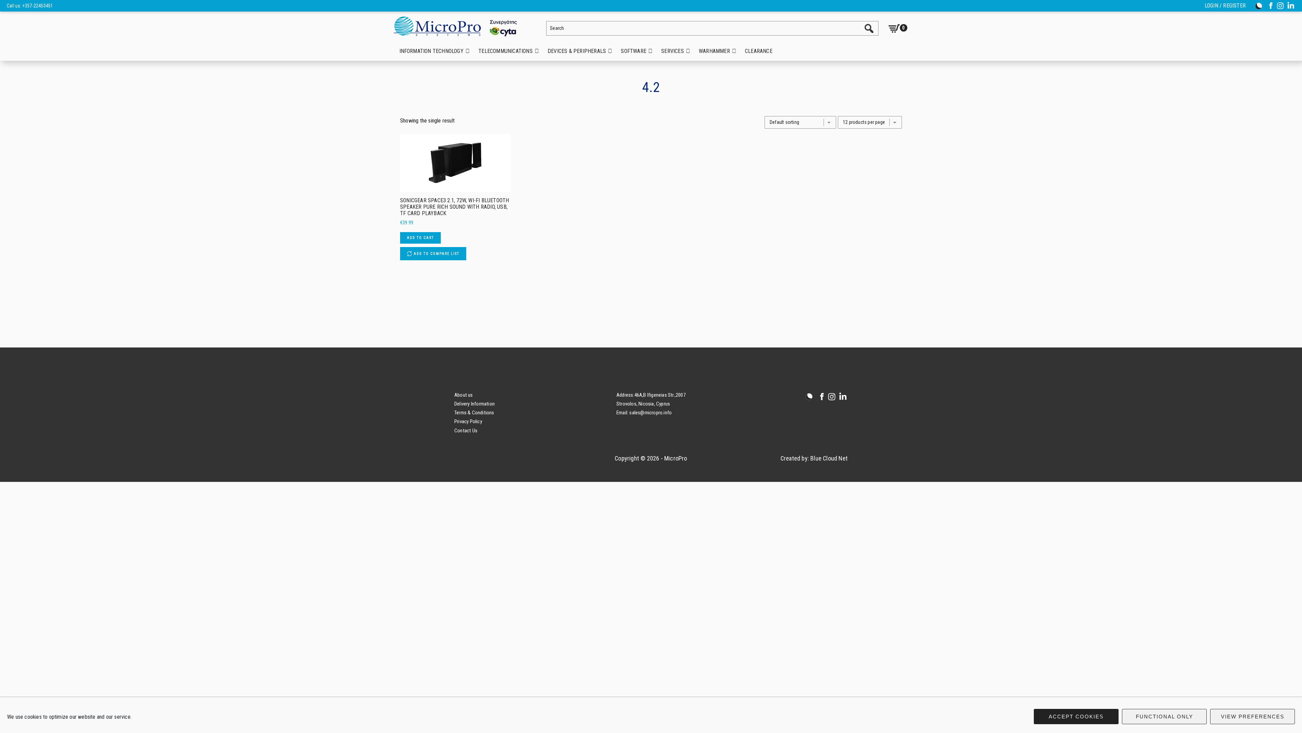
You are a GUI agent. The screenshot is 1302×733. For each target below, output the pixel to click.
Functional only (1164, 716)
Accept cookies (1076, 716)
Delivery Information (474, 404)
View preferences (1252, 716)
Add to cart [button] (420, 238)
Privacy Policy (468, 421)
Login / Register (1225, 5)
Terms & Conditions (474, 413)
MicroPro (460, 26)
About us (463, 395)
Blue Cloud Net (829, 458)
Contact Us (465, 431)
